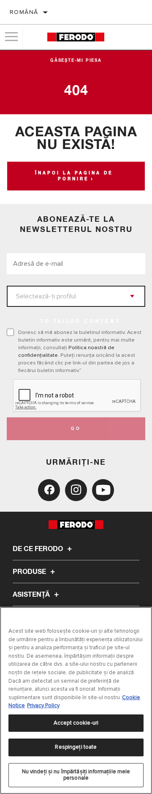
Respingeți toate (76, 747)
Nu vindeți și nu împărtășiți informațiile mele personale (76, 775)
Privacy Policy (43, 705)
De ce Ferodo (39, 549)
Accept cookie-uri (76, 723)
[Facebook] (49, 490)
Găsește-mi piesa (76, 60)
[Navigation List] (11, 36)
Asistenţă (32, 594)
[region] (76, 700)
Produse (30, 571)
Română (24, 12)
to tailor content (80, 321)
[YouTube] (103, 490)
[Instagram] (76, 490)
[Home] (76, 37)
